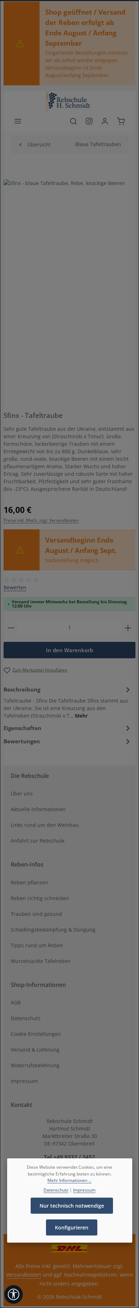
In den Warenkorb (69, 650)
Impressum (24, 1081)
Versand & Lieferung (35, 1049)
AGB (16, 1002)
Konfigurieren (71, 1227)
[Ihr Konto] (105, 121)
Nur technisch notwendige (72, 1205)
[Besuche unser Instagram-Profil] (89, 121)
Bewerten (15, 587)
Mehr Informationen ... (69, 1180)
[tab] (68, 702)
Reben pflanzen (29, 882)
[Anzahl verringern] (11, 628)
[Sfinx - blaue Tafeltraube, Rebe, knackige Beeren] (69, 272)
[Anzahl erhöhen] (127, 628)
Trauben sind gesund (36, 913)
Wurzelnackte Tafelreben (41, 961)
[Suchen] (73, 121)
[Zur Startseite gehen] (69, 101)
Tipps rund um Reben (37, 945)
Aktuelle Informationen (38, 809)
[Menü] (18, 121)
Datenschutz (26, 1018)
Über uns (22, 793)
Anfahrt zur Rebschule (38, 840)
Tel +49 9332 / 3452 (69, 1156)
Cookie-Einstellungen (36, 1033)
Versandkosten (23, 1274)
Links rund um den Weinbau (45, 825)
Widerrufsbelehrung (35, 1065)
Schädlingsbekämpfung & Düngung (53, 929)
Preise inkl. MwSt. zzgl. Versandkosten (41, 520)
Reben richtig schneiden (40, 898)
